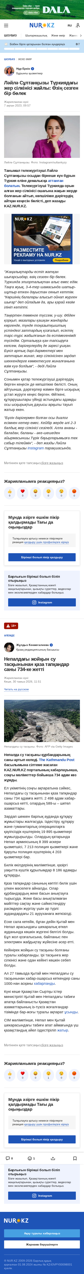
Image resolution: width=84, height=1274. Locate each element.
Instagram (35, 448)
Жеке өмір (58, 35)
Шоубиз (10, 35)
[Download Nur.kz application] (42, 9)
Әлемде (9, 635)
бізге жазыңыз (52, 463)
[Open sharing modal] (53, 1158)
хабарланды (44, 984)
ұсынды (71, 1012)
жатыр (62, 1030)
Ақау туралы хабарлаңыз (42, 1233)
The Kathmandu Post (56, 760)
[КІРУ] (78, 25)
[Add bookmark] (75, 1158)
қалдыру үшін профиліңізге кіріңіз (46, 542)
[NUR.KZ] (42, 25)
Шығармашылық (36, 35)
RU (70, 25)
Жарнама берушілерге (42, 1244)
